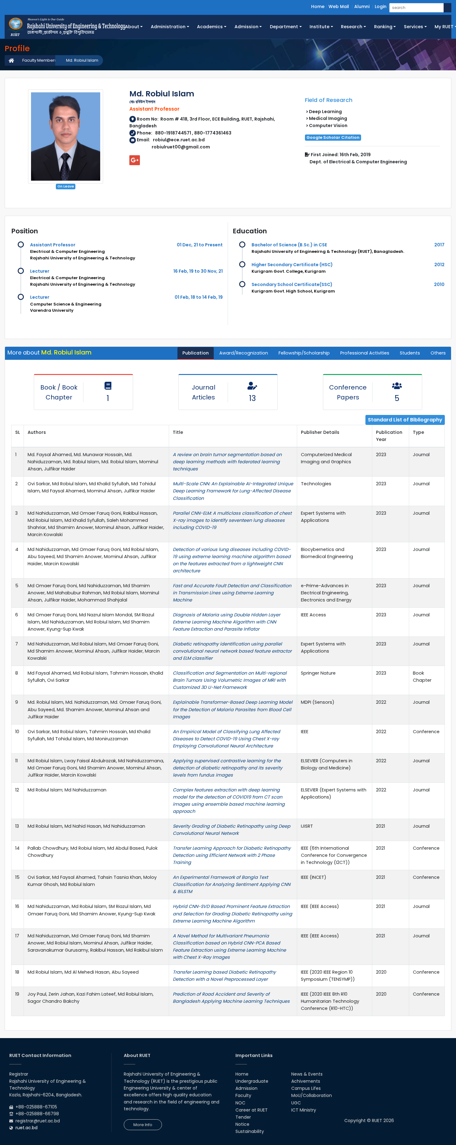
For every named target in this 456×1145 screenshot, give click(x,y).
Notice (242, 1124)
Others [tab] (438, 353)
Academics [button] (210, 27)
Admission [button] (246, 27)
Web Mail (339, 6)
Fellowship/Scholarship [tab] (304, 353)
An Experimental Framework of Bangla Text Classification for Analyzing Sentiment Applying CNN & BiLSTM (231, 884)
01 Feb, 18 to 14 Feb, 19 (199, 297)
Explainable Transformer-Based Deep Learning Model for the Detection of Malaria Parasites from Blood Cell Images (233, 709)
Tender (243, 1117)
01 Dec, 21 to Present (200, 245)
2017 (439, 245)
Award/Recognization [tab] (243, 353)
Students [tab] (410, 353)
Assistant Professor (52, 245)
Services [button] (413, 27)
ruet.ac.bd (27, 1128)
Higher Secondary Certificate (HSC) (292, 265)
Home (317, 6)
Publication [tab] (195, 353)
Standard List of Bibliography (405, 419)
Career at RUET (251, 1110)
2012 (439, 265)
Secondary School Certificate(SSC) (292, 284)
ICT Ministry (303, 1110)
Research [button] (351, 27)
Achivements (305, 1081)
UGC (296, 1103)
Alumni (361, 6)
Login (381, 6)
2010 (439, 284)
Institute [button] (319, 27)
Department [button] (284, 27)
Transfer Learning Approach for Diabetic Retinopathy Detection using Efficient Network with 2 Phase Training (232, 855)
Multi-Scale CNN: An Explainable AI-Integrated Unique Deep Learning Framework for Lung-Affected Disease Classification (233, 491)
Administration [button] (168, 27)
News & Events (307, 1074)
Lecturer (39, 271)
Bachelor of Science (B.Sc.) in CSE (289, 245)
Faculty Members (39, 60)
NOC (240, 1103)
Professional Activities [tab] (364, 353)
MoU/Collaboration (311, 1095)
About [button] (132, 27)
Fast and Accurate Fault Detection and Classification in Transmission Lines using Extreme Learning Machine (232, 593)
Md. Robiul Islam (82, 60)
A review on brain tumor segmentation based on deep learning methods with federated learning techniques (227, 461)
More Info (142, 1125)
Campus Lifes (306, 1088)
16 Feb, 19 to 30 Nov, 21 (198, 271)
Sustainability (249, 1131)
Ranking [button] (383, 27)
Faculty (243, 1095)
